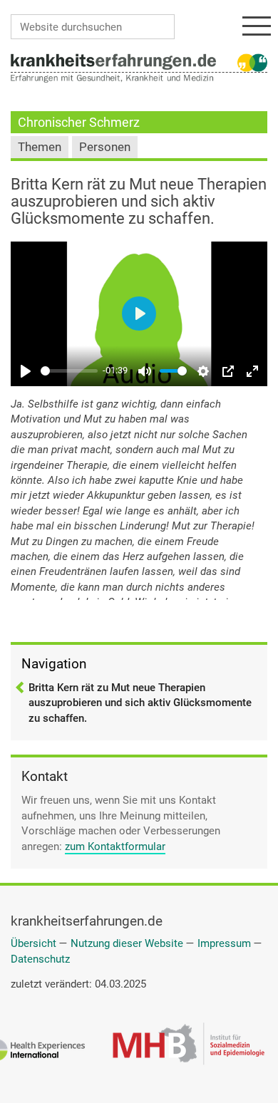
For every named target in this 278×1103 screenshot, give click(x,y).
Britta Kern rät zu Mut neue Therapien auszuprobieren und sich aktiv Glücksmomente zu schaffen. (140, 703)
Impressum (224, 943)
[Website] (113, 60)
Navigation (53, 664)
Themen (39, 147)
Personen (104, 147)
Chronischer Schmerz (79, 122)
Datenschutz (40, 959)
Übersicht (33, 943)
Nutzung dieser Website (127, 943)
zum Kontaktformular (115, 846)
